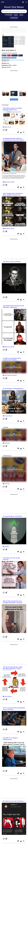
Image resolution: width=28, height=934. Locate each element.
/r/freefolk (6, 546)
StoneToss (7, 443)
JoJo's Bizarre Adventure (10, 375)
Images (15, 14)
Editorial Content (14, 17)
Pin (9, 55)
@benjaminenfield (7, 57)
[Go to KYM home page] (2, 2)
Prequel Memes (8, 415)
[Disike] (18, 132)
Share (4, 55)
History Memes (8, 696)
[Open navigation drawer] (26, 2)
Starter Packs (7, 127)
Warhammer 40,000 (9, 182)
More (21, 55)
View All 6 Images (14, 99)
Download (15, 55)
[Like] (21, 132)
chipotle (14, 57)
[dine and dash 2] (14, 41)
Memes (21, 14)
